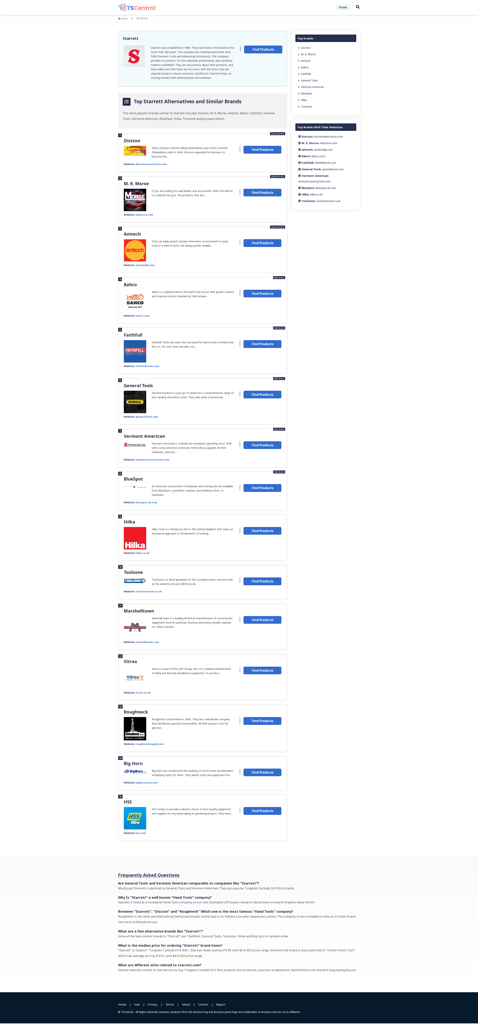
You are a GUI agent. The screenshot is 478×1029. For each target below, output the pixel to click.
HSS (128, 802)
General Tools (138, 385)
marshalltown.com (147, 642)
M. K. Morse (136, 183)
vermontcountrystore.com (152, 459)
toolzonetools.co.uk (149, 591)
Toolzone (133, 572)
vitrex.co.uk (143, 692)
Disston (132, 141)
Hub (137, 1004)
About (186, 1004)
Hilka (129, 522)
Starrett (130, 38)
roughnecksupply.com (150, 744)
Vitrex (130, 661)
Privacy (152, 1004)
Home (343, 7)
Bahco (130, 284)
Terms (169, 1004)
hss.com (141, 833)
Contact (203, 1004)
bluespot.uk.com (146, 502)
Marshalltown (139, 611)
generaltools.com (147, 416)
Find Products (263, 49)
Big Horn (133, 763)
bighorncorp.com (147, 782)
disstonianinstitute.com (151, 164)
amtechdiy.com (145, 265)
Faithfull (133, 335)
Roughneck (136, 712)
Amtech (132, 234)
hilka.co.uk (142, 553)
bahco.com (142, 315)
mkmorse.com (144, 214)
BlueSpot (133, 479)
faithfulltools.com (147, 366)
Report (221, 1004)
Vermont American (144, 436)
